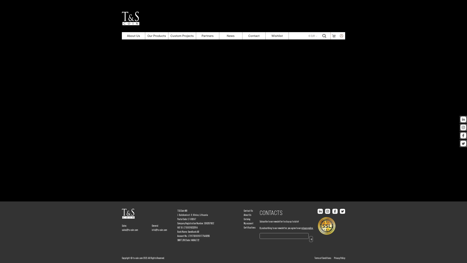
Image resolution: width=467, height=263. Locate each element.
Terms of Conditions (322, 258)
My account (248, 223)
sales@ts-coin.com (130, 229)
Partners (208, 36)
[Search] (324, 35)
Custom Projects (182, 36)
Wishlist (277, 36)
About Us (133, 36)
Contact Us (248, 210)
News (231, 36)
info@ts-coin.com (159, 229)
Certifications (249, 227)
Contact (254, 36)
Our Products (156, 36)
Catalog (247, 219)
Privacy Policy (339, 258)
